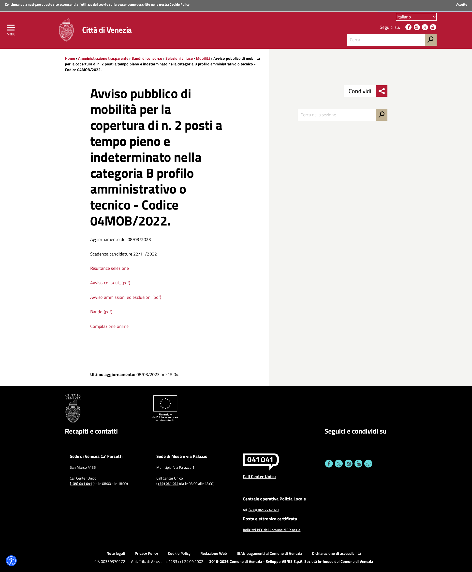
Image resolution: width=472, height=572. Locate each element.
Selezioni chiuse (179, 58)
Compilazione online (109, 326)
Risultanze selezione (109, 268)
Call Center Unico (259, 476)
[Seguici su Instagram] (417, 27)
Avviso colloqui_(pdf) (110, 282)
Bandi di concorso (147, 58)
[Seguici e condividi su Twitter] (339, 463)
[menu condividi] (381, 91)
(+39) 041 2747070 (264, 510)
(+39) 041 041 (81, 483)
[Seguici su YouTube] (433, 27)
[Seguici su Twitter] (425, 27)
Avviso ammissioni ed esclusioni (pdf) (126, 297)
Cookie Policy (180, 4)
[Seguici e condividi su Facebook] (329, 463)
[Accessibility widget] (11, 560)
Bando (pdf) (101, 311)
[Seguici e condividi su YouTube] (358, 463)
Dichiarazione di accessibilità (336, 553)
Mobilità (203, 58)
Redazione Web (213, 553)
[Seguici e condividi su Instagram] (349, 463)
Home (70, 58)
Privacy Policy (146, 553)
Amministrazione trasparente (103, 58)
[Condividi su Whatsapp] (368, 463)
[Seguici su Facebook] (408, 27)
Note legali (115, 553)
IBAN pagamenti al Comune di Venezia (269, 553)
